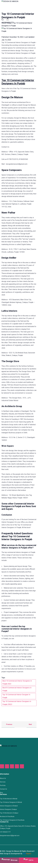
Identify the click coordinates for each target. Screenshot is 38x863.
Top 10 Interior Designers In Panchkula (12, 820)
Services (2, 782)
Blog (1, 792)
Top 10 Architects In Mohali (8, 798)
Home (4, 23)
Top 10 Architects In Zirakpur (9, 813)
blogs (9, 23)
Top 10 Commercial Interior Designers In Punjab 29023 (16, 702)
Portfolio (3, 785)
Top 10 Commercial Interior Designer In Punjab (16, 696)
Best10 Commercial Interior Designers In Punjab (16, 689)
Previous (9, 724)
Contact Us (3, 789)
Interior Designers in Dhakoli (9, 806)
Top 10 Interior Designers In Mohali (11, 802)
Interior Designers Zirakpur (8, 809)
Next (30, 724)
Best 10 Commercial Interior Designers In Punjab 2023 (17, 682)
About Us (3, 778)
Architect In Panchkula (7, 816)
